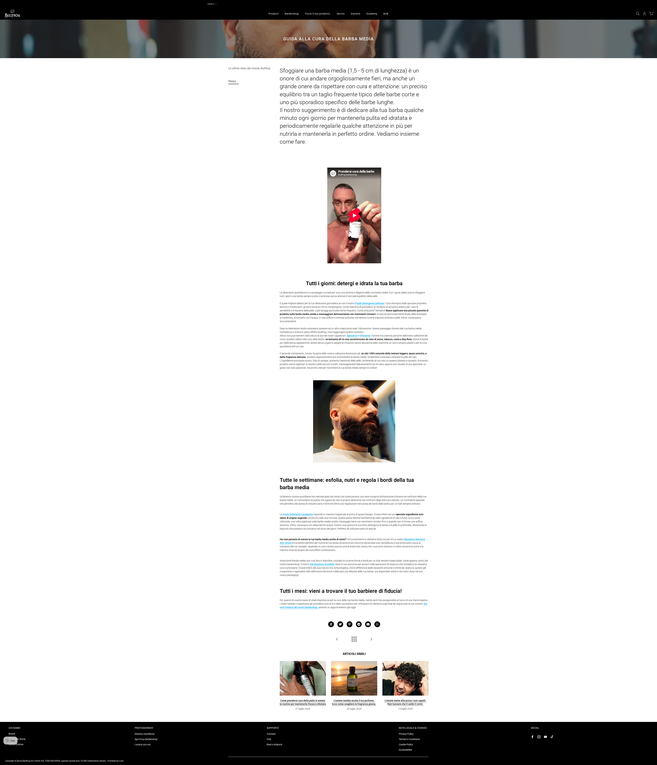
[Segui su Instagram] (538, 737)
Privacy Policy (406, 734)
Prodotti (274, 13)
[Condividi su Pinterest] (349, 624)
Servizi (341, 13)
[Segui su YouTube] (545, 737)
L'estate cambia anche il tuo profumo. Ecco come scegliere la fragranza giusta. (354, 702)
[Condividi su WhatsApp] (377, 624)
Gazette (355, 13)
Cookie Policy (406, 744)
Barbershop (292, 13)
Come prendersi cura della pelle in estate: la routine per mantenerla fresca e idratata (303, 702)
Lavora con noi (142, 744)
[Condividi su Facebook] (331, 624)
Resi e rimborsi (274, 744)
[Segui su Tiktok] (551, 737)
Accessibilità (405, 749)
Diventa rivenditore (144, 734)
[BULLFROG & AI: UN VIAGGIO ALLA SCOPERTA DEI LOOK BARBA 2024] (337, 639)
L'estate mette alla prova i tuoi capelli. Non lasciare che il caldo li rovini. (405, 702)
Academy (371, 13)
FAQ (269, 739)
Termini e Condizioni (409, 739)
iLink (121, 761)
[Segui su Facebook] (532, 737)
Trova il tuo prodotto (317, 13)
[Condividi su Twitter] (340, 624)
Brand (12, 733)
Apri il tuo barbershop (146, 739)
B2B (385, 13)
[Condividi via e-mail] (368, 624)
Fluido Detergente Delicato (369, 303)
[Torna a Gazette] (354, 639)
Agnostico (352, 335)
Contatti (271, 734)
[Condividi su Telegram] (359, 624)
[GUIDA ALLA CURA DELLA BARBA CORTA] (371, 639)
